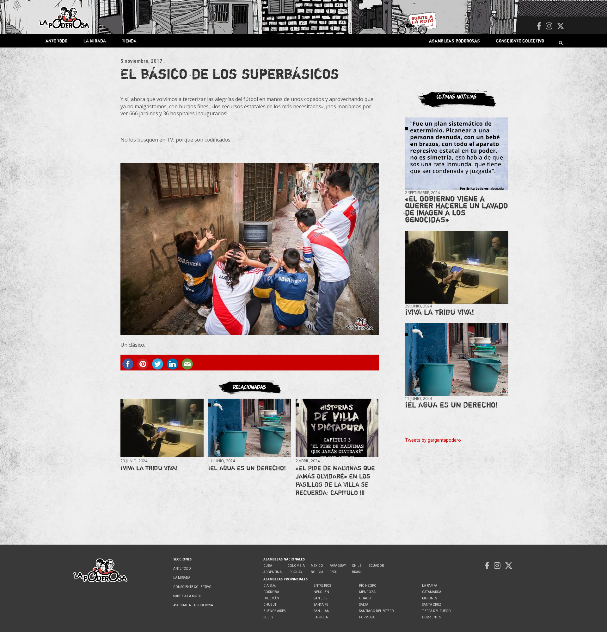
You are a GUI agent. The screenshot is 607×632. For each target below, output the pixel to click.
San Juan (321, 611)
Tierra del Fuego (436, 611)
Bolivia (317, 572)
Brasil (357, 572)
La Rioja (321, 617)
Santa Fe (321, 604)
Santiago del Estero (376, 611)
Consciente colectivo (520, 40)
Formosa (367, 617)
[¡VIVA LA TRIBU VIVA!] (162, 427)
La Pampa (429, 585)
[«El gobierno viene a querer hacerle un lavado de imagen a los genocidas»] (457, 154)
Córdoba (271, 592)
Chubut (269, 604)
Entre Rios (322, 585)
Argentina (272, 572)
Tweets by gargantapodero (433, 440)
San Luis (320, 598)
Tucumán (271, 598)
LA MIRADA (94, 40)
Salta (363, 604)
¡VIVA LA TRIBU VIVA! (149, 468)
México (317, 565)
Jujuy (268, 617)
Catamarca (431, 592)
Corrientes (431, 617)
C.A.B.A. (269, 585)
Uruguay (294, 572)
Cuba (267, 565)
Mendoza (367, 592)
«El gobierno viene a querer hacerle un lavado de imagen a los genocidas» (456, 209)
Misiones (429, 598)
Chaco (365, 598)
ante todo (56, 40)
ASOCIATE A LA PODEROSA (193, 605)
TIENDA (129, 40)
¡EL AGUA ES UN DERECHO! (247, 468)
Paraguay (337, 565)
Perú (333, 572)
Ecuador (376, 565)
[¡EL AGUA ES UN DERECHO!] (249, 427)
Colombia (296, 565)
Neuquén (321, 592)
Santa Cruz (431, 604)
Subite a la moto (187, 596)
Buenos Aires (274, 611)
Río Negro (368, 585)
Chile (356, 565)
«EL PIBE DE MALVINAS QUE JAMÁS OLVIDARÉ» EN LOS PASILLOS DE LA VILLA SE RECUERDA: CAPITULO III (335, 480)
